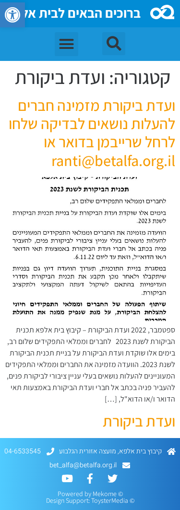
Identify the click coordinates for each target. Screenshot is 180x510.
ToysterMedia (109, 500)
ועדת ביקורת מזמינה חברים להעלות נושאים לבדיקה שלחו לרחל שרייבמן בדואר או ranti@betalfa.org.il (92, 132)
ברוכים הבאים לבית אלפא (73, 13)
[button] (12, 14)
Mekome (105, 493)
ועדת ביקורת (139, 421)
